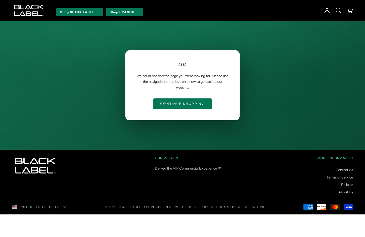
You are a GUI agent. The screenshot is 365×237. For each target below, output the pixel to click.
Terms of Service (340, 177)
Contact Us (344, 170)
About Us (345, 192)
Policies (347, 184)
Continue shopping (182, 104)
